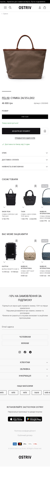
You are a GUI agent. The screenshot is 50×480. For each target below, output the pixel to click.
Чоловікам (25, 337)
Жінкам (25, 343)
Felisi (6, 98)
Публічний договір (25, 435)
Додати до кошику (21, 131)
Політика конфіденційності (25, 431)
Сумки (5, 14)
